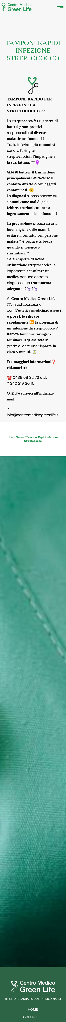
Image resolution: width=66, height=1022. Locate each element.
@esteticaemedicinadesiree (37, 310)
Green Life (33, 1017)
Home (11, 437)
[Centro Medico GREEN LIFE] (17, 7)
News (20, 437)
